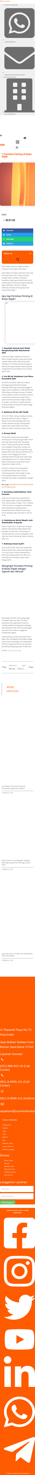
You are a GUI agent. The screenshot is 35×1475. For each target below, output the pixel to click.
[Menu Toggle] (1, 135)
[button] (17, 142)
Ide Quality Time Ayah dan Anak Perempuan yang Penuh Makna (13, 787)
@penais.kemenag (14, 650)
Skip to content (5, 1)
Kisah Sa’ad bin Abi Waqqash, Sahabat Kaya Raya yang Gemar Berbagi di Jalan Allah (16, 862)
